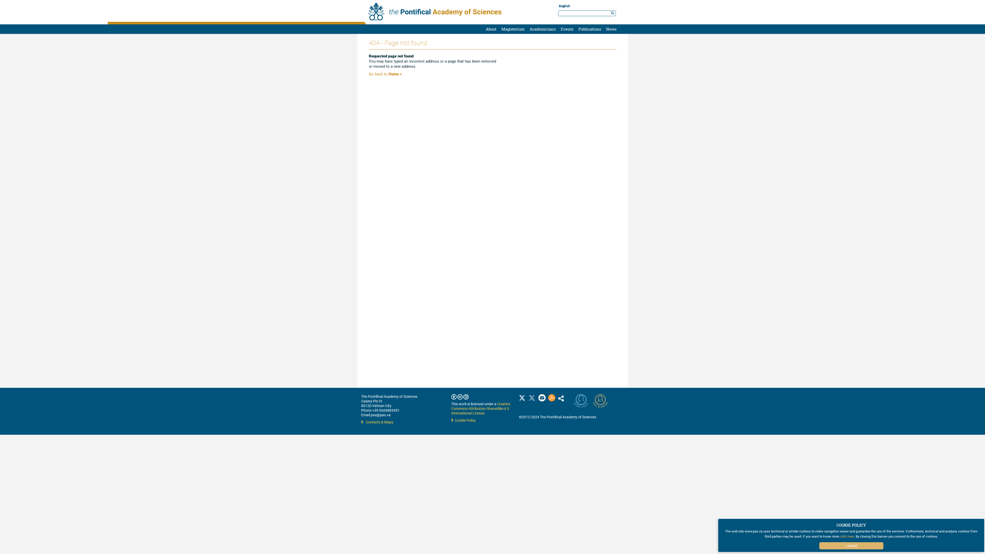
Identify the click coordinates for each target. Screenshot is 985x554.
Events (567, 29)
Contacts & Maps (379, 422)
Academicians (543, 29)
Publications (589, 29)
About (491, 29)
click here (847, 536)
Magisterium (513, 29)
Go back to (385, 73)
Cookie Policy (464, 420)
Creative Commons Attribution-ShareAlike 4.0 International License (480, 408)
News (611, 29)
